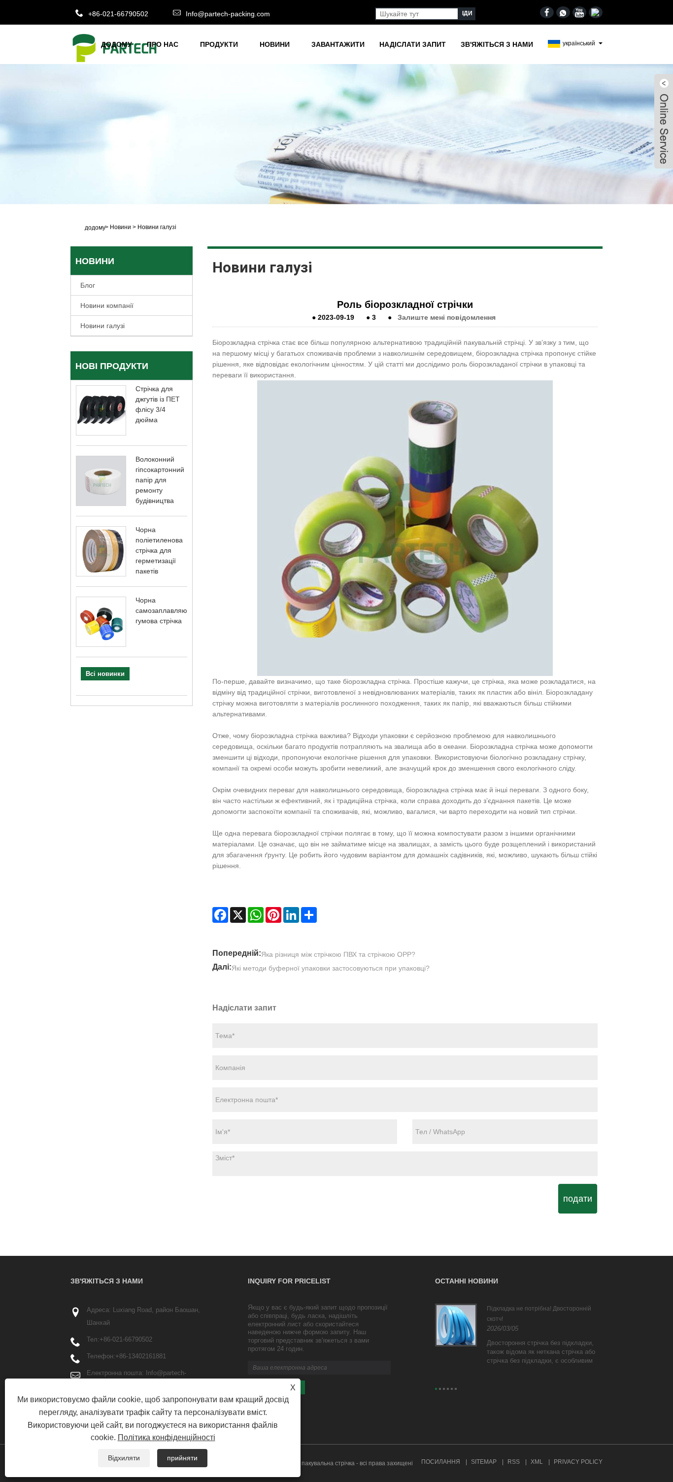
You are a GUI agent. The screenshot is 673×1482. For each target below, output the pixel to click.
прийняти (182, 1458)
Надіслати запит (412, 44)
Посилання (440, 1461)
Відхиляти (124, 1458)
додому (116, 44)
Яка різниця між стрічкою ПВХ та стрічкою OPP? (338, 954)
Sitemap (484, 1461)
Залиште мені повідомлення (447, 317)
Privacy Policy (578, 1461)
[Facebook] (220, 915)
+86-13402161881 (140, 1356)
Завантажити (338, 44)
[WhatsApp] (256, 915)
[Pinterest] (273, 915)
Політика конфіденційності (166, 1437)
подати (577, 1199)
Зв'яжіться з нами (497, 44)
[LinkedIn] (291, 915)
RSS (513, 1461)
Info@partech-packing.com (228, 14)
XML (537, 1461)
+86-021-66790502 (126, 1339)
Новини (275, 44)
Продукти (219, 44)
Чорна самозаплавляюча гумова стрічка (165, 610)
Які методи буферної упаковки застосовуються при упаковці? (331, 968)
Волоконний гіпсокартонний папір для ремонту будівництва (159, 480)
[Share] (309, 915)
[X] (238, 915)
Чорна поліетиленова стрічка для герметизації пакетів (159, 550)
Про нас (162, 44)
